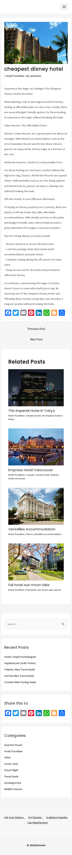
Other (7, 757)
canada (30, 474)
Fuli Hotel (31, 589)
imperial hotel (33, 415)
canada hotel (42, 474)
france (29, 534)
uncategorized (12, 783)
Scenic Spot (11, 763)
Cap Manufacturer (37, 822)
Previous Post (36, 329)
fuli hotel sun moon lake (28, 584)
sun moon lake (45, 589)
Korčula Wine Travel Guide (19, 676)
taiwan (57, 589)
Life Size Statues (14, 817)
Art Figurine (35, 817)
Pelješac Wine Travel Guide (19, 669)
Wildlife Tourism (13, 789)
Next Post (36, 339)
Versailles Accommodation (31, 529)
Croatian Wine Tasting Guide (20, 682)
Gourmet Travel (13, 745)
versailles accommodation (47, 534)
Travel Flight (11, 770)
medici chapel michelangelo (20, 656)
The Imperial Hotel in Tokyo (31, 410)
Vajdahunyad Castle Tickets (20, 663)
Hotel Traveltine (15, 76)
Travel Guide (11, 776)
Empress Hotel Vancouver (30, 470)
